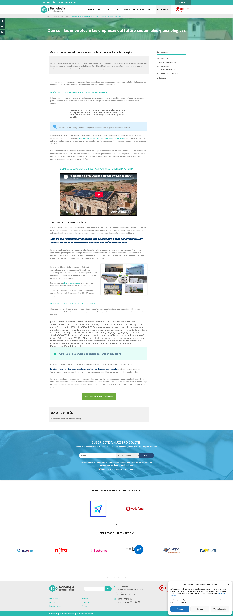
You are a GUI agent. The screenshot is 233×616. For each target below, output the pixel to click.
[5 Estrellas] (59, 418)
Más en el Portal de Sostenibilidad (99, 396)
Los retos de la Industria (166, 62)
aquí (131, 465)
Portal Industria (54, 598)
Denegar (199, 609)
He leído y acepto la (118, 469)
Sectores (85, 598)
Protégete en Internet (166, 69)
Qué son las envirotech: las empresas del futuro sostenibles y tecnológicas (98, 16)
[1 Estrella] (51, 418)
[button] (228, 584)
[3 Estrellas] (55, 418)
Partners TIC (139, 10)
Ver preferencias (219, 609)
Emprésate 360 (112, 10)
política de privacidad (126, 469)
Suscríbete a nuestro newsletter (65, 2)
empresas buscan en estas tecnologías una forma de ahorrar (102, 138)
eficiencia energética (71, 283)
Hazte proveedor (55, 606)
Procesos (52, 602)
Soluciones (162, 10)
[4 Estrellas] (57, 418)
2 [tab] (111, 577)
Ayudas (151, 10)
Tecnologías (86, 602)
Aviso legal (53, 614)
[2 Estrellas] (53, 418)
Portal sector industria (61, 16)
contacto (183, 2)
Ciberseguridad (163, 66)
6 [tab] (125, 577)
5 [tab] (122, 577)
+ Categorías (163, 78)
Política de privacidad (85, 614)
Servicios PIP (162, 58)
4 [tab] (118, 577)
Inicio (49, 16)
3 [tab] (114, 577)
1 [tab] (116, 524)
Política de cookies (67, 614)
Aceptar (180, 609)
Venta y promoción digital (167, 73)
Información (94, 10)
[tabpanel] (98, 508)
